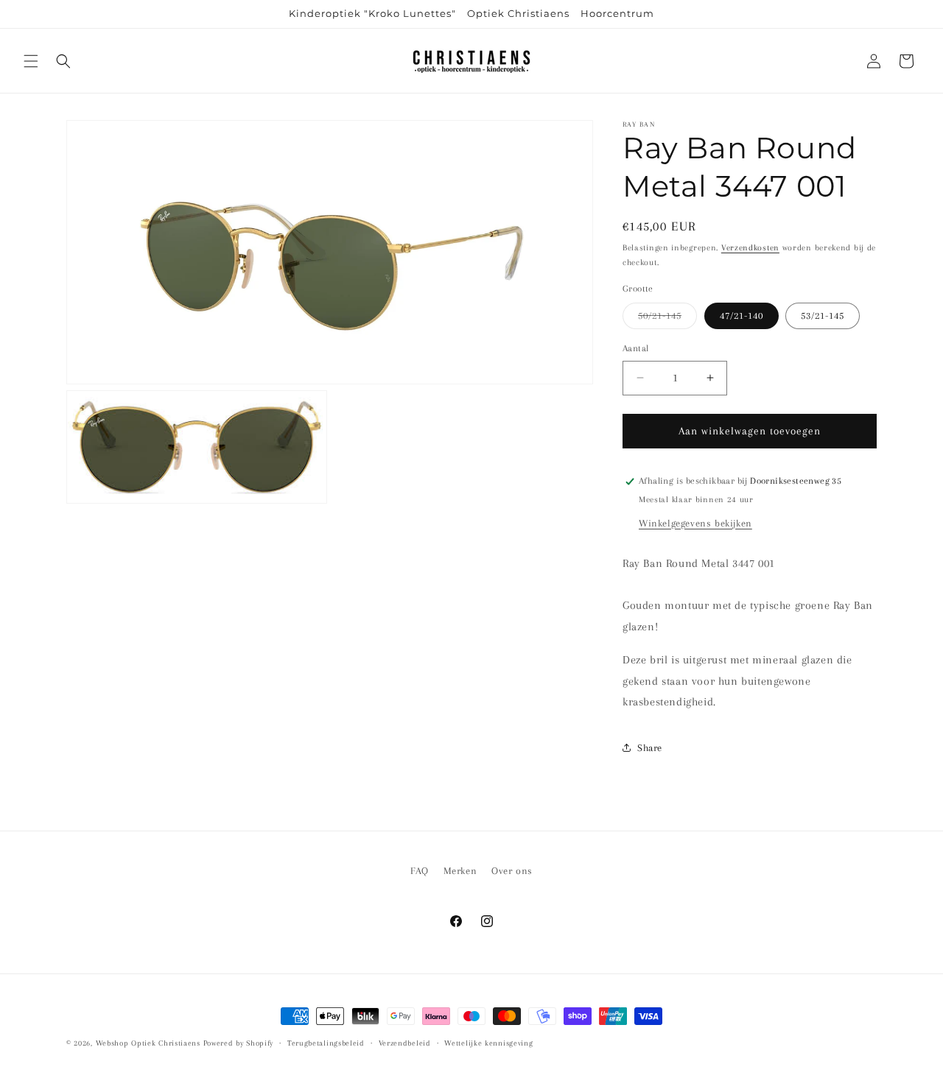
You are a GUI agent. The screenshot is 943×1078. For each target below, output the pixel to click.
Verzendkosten (750, 248)
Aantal (635, 348)
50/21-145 (667, 319)
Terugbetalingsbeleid (326, 1043)
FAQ (419, 870)
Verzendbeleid (405, 1043)
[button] (31, 61)
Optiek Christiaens (518, 13)
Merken (460, 870)
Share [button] (649, 747)
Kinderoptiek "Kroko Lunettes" (372, 13)
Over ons (512, 870)
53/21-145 (822, 315)
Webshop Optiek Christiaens (148, 1043)
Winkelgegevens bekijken (695, 523)
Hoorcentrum (617, 13)
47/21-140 (741, 315)
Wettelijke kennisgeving (488, 1043)
